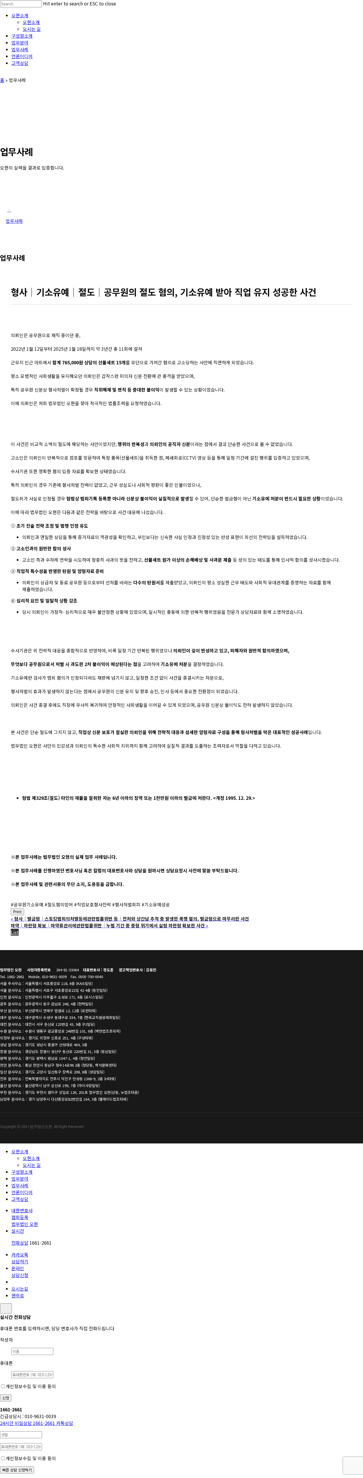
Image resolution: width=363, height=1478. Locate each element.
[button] (9, 209)
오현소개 (19, 1151)
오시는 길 (32, 1165)
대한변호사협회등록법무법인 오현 (24, 1217)
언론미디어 (22, 1192)
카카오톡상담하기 (19, 1258)
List (15, 932)
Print (17, 911)
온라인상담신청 (19, 1271)
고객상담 (19, 1199)
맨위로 (17, 1295)
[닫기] (6, 1308)
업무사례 (19, 1185)
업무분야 (19, 1178)
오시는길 (19, 1288)
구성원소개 (22, 1171)
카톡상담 (64, 1423)
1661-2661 (28, 1423)
